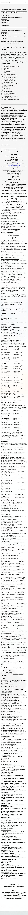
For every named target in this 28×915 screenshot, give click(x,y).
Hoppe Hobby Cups (5, 2)
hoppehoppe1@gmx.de (14, 165)
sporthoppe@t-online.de (14, 164)
